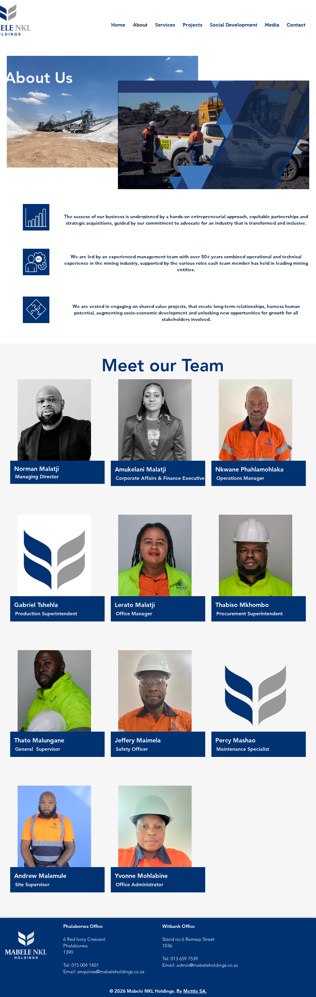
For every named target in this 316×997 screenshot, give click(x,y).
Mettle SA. (195, 991)
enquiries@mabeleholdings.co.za (110, 971)
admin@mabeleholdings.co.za (207, 965)
